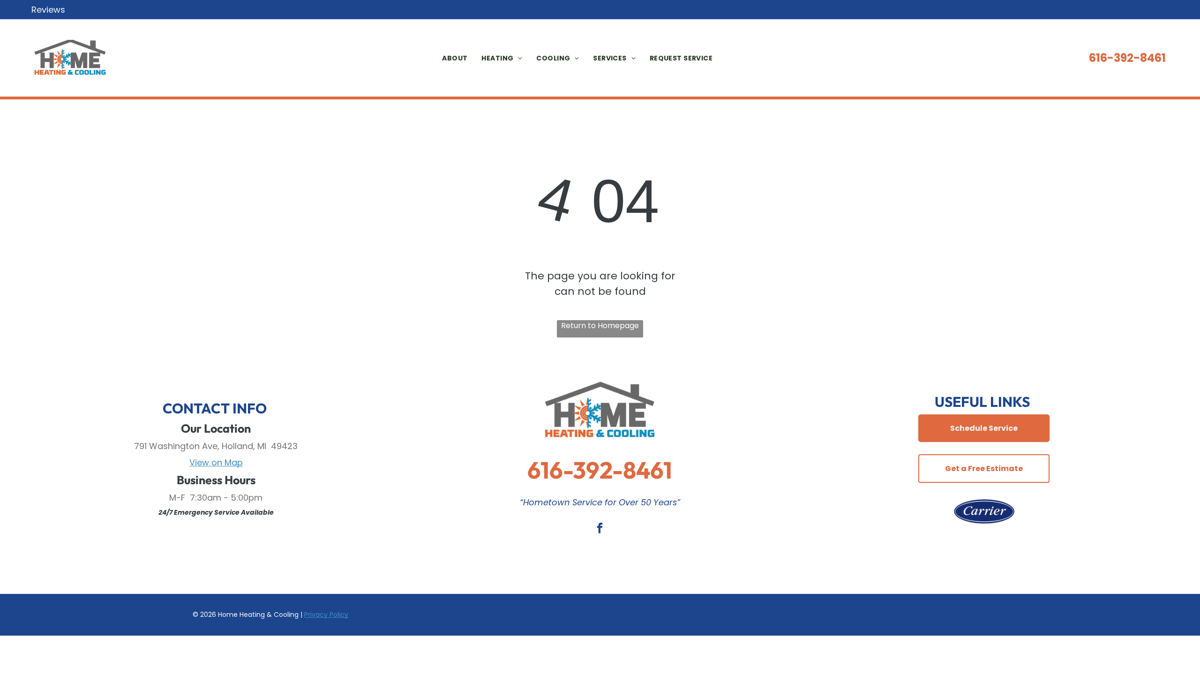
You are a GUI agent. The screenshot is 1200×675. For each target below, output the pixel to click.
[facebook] (600, 529)
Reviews (48, 9)
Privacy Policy (326, 614)
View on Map (216, 462)
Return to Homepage (600, 325)
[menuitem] (447, 58)
